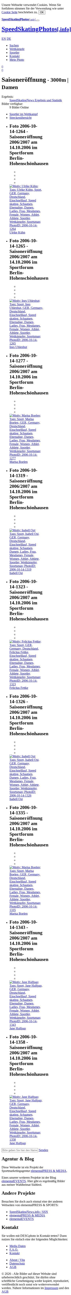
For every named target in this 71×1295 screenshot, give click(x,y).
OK (42, 12)
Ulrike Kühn (17, 232)
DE (9, 38)
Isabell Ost (16, 573)
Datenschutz (17, 1263)
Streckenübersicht (20, 117)
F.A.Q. (13, 1249)
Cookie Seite (10, 12)
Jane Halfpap (17, 1028)
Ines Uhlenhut (18, 347)
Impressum (51, 1288)
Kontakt (14, 56)
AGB (12, 1267)
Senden (43, 1150)
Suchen (14, 45)
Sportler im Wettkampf (23, 114)
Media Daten (17, 1246)
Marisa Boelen (18, 461)
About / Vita (17, 1260)
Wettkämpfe (16, 49)
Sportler (14, 52)
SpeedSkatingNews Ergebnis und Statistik (35, 100)
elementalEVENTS (14, 1181)
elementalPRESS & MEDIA (48, 1171)
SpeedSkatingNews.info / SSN (28, 1211)
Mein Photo (16, 59)
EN (4, 38)
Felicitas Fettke (18, 687)
